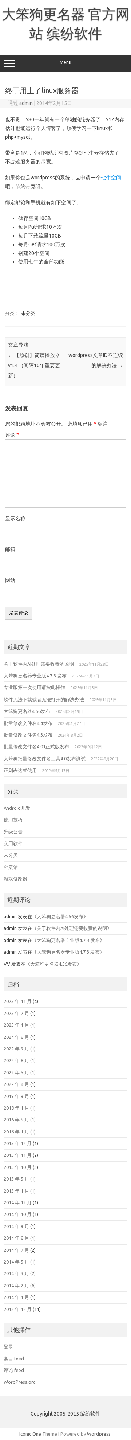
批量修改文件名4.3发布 (28, 734)
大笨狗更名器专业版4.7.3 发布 (35, 675)
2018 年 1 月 (16, 1107)
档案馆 (11, 867)
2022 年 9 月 (16, 1048)
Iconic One (30, 1433)
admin (26, 103)
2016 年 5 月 (16, 1119)
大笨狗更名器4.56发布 (27, 711)
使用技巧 (13, 819)
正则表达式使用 (20, 770)
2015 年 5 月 (16, 1178)
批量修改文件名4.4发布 (28, 723)
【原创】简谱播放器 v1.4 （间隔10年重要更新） (34, 365)
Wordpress (99, 1433)
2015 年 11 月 (18, 1155)
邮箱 (10, 549)
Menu (65, 62)
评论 (12, 435)
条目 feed (14, 1358)
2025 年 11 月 (18, 1001)
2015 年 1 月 (16, 1190)
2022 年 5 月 (16, 1072)
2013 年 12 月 (18, 1309)
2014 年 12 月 (18, 1202)
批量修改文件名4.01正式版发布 (36, 746)
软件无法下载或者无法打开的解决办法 (44, 699)
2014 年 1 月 (16, 1297)
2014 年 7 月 (16, 1250)
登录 (8, 1346)
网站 (10, 580)
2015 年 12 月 (18, 1143)
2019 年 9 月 (16, 1096)
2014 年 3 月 (16, 1273)
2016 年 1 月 (16, 1131)
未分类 (28, 313)
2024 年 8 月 (16, 1037)
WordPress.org (20, 1381)
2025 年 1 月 (16, 1024)
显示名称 (15, 518)
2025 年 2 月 (16, 1013)
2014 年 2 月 (16, 1285)
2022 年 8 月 (16, 1060)
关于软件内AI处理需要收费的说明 (39, 663)
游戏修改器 (15, 878)
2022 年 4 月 (16, 1084)
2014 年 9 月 (16, 1226)
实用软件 (13, 843)
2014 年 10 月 (18, 1214)
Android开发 (17, 807)
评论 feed (14, 1370)
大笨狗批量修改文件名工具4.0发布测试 (45, 758)
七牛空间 (111, 178)
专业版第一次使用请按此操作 (34, 687)
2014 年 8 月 (16, 1237)
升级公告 (13, 831)
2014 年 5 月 (16, 1261)
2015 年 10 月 (18, 1167)
